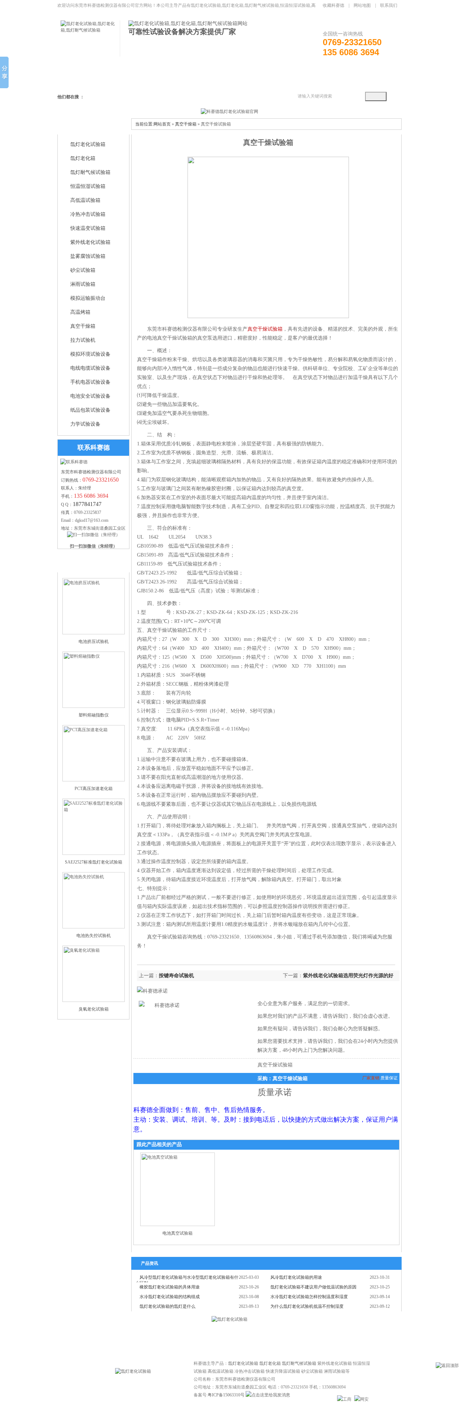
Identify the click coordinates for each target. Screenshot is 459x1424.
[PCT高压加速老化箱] (93, 753)
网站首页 (162, 124)
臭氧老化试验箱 (94, 1009)
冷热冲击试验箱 (87, 214)
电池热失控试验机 (93, 935)
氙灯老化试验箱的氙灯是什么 (167, 1306)
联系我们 (388, 5)
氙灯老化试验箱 (87, 144)
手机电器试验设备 (90, 382)
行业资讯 (243, 1338)
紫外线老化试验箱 (90, 242)
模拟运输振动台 (87, 298)
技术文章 (215, 1338)
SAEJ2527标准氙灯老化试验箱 (93, 862)
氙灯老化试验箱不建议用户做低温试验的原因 (313, 1287)
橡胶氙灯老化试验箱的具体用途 (169, 1287)
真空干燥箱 (82, 326)
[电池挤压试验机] (93, 606)
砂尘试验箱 (82, 270)
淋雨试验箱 (82, 284)
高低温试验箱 (85, 200)
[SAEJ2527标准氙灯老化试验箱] (93, 827)
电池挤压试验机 (94, 641)
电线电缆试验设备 (90, 368)
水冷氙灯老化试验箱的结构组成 (169, 1296)
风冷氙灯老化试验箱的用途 (296, 1277)
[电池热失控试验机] (93, 900)
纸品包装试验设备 (90, 410)
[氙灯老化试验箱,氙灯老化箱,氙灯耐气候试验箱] (90, 30)
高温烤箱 (80, 312)
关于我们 (272, 1338)
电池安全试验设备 (90, 396)
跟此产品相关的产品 (159, 1144)
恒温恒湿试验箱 (87, 186)
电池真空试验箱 (177, 1233)
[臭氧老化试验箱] (93, 974)
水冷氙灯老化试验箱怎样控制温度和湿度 (309, 1296)
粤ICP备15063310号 (226, 1394)
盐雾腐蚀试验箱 (87, 256)
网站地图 (362, 5)
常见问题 (186, 1338)
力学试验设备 (85, 424)
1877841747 (87, 504)
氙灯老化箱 (82, 158)
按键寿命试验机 (176, 975)
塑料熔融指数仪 (94, 715)
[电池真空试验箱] (177, 1189)
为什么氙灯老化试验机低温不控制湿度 (307, 1306)
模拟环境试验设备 (90, 354)
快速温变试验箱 (87, 228)
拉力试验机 (82, 340)
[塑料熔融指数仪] (93, 680)
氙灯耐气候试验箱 (90, 172)
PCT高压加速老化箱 (94, 788)
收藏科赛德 (333, 5)
